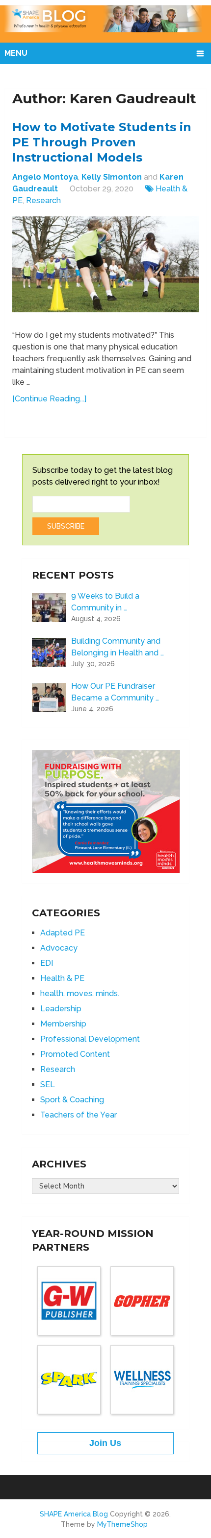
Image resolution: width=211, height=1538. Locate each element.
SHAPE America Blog (74, 1514)
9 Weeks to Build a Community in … (105, 601)
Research (43, 200)
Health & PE (62, 978)
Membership (63, 1023)
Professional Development (90, 1039)
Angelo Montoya (45, 177)
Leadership (60, 1008)
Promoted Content (75, 1054)
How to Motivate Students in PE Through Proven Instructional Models (101, 142)
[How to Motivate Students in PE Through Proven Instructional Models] (105, 269)
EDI (46, 963)
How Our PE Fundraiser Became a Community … (115, 691)
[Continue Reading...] (49, 398)
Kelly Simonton (111, 177)
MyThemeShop (122, 1524)
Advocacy (59, 948)
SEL (47, 1084)
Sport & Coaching (72, 1099)
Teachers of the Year (78, 1114)
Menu (15, 53)
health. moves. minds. (79, 993)
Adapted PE (62, 932)
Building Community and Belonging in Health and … (117, 646)
